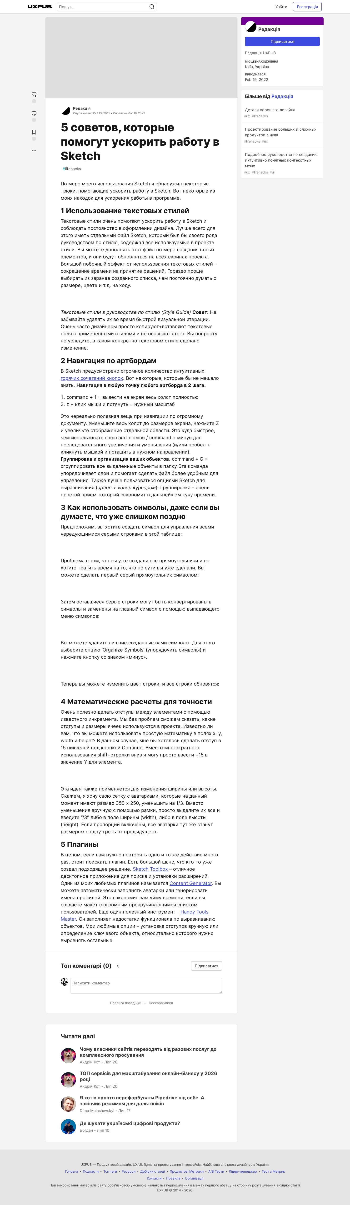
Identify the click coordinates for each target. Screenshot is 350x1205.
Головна (71, 1171)
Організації (194, 1178)
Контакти (154, 1178)
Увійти (281, 6)
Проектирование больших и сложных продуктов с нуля (280, 135)
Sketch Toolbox (150, 869)
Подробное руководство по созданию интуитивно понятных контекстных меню (281, 163)
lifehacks (72, 168)
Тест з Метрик (273, 1171)
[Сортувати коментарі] (118, 965)
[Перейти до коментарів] (34, 115)
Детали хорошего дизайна (269, 112)
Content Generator (191, 883)
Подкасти (91, 1171)
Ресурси (128, 1171)
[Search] (152, 6)
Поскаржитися (161, 1003)
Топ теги (110, 1171)
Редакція (81, 108)
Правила (173, 1178)
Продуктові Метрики (187, 1171)
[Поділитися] (34, 150)
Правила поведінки (125, 1003)
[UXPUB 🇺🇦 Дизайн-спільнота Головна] (39, 6)
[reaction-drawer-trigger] (34, 96)
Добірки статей (152, 1171)
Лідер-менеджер (243, 1171)
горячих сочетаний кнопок (92, 378)
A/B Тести (216, 1171)
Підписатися (282, 41)
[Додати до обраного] (34, 134)
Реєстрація (307, 6)
